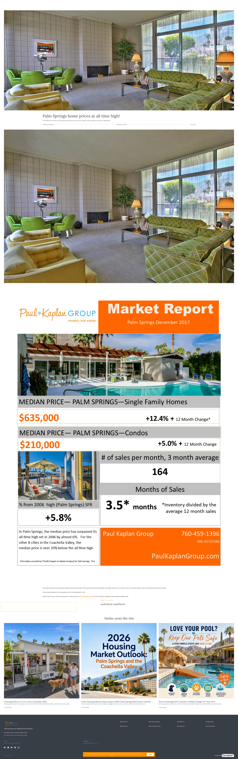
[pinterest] (15, 747)
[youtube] (11, 747)
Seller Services (123, 726)
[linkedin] (8, 747)
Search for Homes (210, 726)
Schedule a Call (209, 721)
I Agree (150, 754)
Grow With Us (180, 721)
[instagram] (18, 747)
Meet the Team (124, 721)
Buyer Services (181, 726)
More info (116, 755)
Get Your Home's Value (155, 726)
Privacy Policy (7, 755)
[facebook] (4, 747)
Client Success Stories (154, 721)
